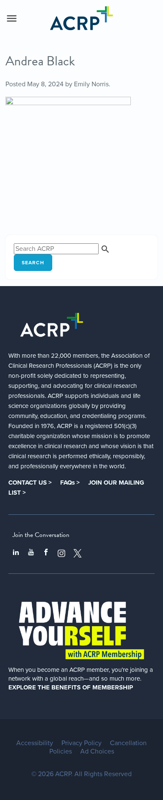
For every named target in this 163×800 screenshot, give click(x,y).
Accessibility (34, 743)
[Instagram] (61, 553)
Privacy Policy (81, 743)
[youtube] (31, 553)
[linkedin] (16, 553)
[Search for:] (62, 249)
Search (33, 263)
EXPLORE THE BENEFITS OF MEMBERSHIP (70, 687)
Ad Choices (97, 751)
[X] (78, 553)
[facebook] (46, 553)
